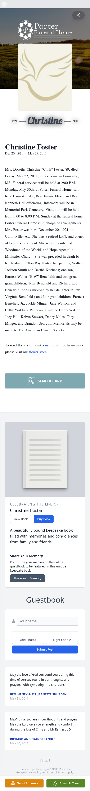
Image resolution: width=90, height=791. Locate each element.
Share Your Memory (27, 578)
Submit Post (45, 649)
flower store (38, 351)
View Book (21, 519)
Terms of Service (56, 772)
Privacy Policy (33, 772)
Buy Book (43, 519)
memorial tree (55, 344)
